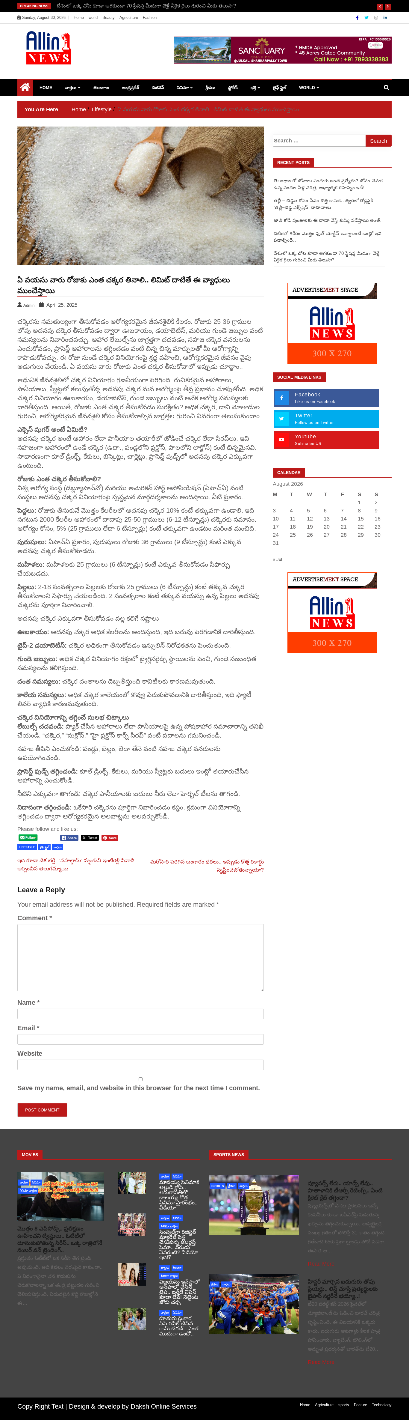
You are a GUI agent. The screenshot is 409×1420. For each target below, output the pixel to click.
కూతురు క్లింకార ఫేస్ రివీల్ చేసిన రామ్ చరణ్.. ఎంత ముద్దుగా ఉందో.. (179, 1326)
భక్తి (253, 87)
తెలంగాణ (101, 87)
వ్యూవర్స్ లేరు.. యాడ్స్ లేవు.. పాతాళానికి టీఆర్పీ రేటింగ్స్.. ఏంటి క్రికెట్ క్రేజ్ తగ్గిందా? (345, 1190)
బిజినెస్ (158, 87)
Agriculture (128, 17)
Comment (34, 918)
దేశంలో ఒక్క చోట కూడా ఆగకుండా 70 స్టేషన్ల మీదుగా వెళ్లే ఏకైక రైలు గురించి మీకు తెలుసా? (146, 6)
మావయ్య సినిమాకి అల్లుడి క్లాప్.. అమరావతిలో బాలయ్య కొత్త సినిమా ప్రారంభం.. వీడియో (179, 1195)
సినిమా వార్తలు (28, 1190)
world (93, 17)
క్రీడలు (210, 87)
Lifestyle (27, 847)
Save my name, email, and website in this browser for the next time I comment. (138, 1088)
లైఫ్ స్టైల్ (279, 87)
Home (79, 17)
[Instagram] (376, 17)
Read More (321, 1264)
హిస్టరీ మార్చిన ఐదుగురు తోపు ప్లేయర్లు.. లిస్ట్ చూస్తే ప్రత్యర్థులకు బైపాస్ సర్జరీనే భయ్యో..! (343, 1288)
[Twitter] (367, 17)
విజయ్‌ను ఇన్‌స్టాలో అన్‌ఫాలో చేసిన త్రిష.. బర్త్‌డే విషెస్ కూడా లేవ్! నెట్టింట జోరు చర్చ (179, 1292)
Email (28, 1028)
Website (29, 1053)
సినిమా (183, 87)
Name (28, 1002)
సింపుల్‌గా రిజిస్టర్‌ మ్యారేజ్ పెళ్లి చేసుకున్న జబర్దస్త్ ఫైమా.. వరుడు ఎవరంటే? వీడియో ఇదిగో (178, 1244)
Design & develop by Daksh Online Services (133, 1406)
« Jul (277, 559)
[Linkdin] (385, 17)
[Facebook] (358, 17)
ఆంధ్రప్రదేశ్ (130, 87)
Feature (360, 1405)
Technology (382, 1405)
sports (217, 1186)
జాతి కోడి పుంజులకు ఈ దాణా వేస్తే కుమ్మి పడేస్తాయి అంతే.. (328, 220)
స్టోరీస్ (233, 87)
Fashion (150, 17)
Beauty (108, 17)
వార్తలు (70, 87)
